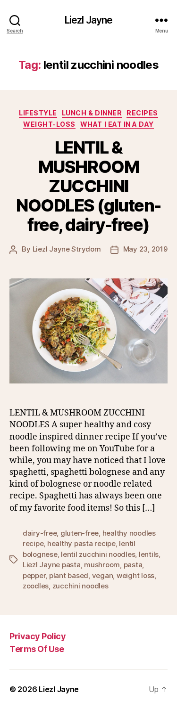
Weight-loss (49, 124)
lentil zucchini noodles (98, 554)
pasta (133, 564)
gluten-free (79, 533)
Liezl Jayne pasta (52, 564)
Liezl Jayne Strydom (67, 248)
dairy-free (40, 533)
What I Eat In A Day (117, 124)
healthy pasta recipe (81, 543)
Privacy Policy (37, 636)
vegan (102, 575)
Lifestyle (38, 113)
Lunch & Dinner (92, 113)
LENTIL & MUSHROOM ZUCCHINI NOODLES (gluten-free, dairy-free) (88, 186)
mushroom (102, 564)
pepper (34, 575)
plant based (68, 575)
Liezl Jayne (88, 20)
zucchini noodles (80, 585)
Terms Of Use (36, 649)
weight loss (135, 575)
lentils (149, 554)
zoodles (36, 585)
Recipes (142, 113)
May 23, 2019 (145, 248)
